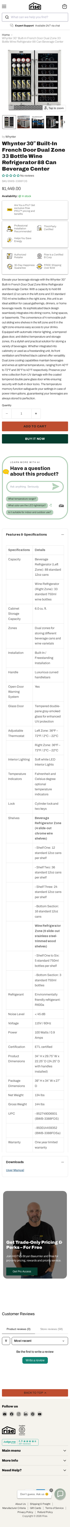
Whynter (10, 136)
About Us (20, 1504)
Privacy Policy (25, 1512)
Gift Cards (35, 1508)
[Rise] (8, 1430)
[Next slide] (66, 122)
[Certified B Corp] (22, 1430)
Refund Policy (45, 1512)
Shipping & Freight (40, 1504)
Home (6, 34)
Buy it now (35, 438)
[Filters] (6, 1341)
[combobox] (35, 17)
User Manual (15, 1170)
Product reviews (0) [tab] (19, 1329)
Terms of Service (54, 1508)
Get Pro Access (22, 1271)
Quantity (6, 405)
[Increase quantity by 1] (36, 413)
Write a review (35, 1360)
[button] (9, 122)
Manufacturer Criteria (14, 1508)
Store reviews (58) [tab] (51, 1329)
